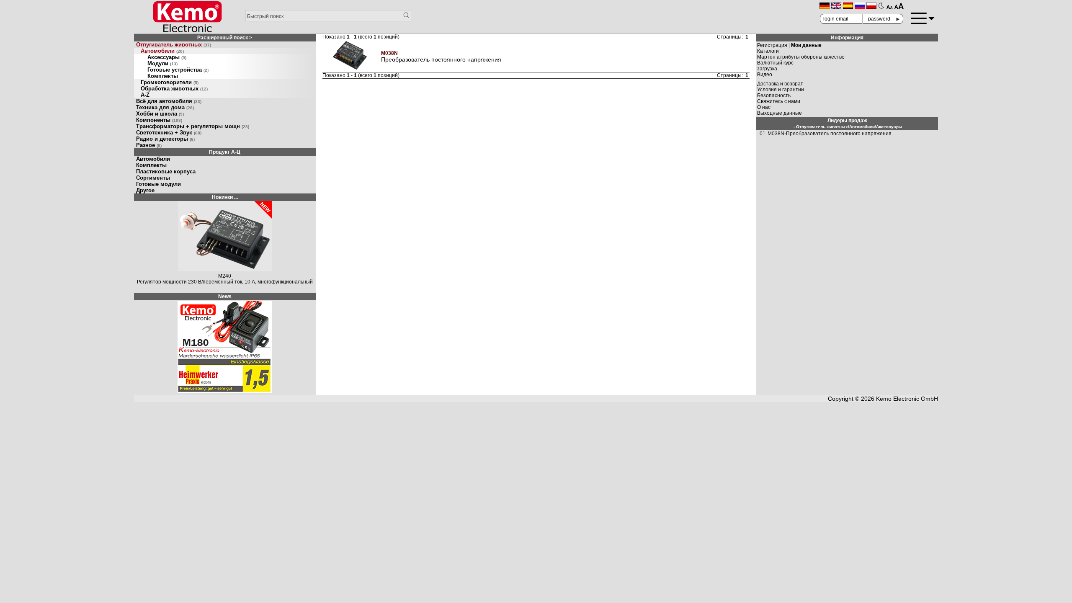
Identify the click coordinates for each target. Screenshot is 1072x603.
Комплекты (162, 76)
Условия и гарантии (780, 90)
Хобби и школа (160, 114)
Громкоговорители (169, 82)
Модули (162, 63)
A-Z (145, 95)
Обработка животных (174, 88)
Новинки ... (225, 197)
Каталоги (768, 51)
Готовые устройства (178, 70)
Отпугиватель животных (173, 44)
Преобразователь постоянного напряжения (441, 59)
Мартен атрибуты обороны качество (801, 57)
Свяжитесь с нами (778, 101)
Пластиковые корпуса (166, 171)
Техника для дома (165, 107)
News (225, 296)
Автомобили (162, 51)
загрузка (767, 69)
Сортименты (153, 178)
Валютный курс (775, 63)
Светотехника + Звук (168, 132)
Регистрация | (789, 45)
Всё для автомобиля (168, 101)
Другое (145, 190)
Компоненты (159, 120)
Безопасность (774, 95)
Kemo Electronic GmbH (907, 398)
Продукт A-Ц (224, 152)
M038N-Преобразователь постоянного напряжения (830, 134)
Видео (764, 74)
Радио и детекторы (165, 139)
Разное (149, 145)
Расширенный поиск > (224, 38)
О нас (763, 107)
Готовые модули (158, 184)
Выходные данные (779, 113)
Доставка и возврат (780, 84)
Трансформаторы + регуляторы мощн (192, 126)
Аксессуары (166, 57)
